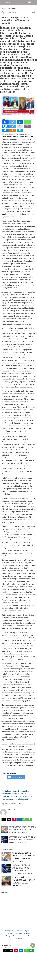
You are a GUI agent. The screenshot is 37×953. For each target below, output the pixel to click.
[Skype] (20, 131)
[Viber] (27, 127)
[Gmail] (20, 127)
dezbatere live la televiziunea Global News (18, 137)
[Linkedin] (20, 123)
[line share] (29, 820)
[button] (4, 819)
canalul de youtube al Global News (14, 214)
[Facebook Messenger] (5, 131)
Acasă (3, 8)
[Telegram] (12, 127)
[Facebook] (5, 123)
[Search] (25, 2)
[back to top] (32, 945)
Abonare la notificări (18, 777)
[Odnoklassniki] (12, 131)
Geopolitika (6, 3)
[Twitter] (12, 123)
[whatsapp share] (24, 820)
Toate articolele (11, 8)
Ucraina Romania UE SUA (13, 804)
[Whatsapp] (27, 123)
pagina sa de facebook (10, 217)
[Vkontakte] (5, 127)
